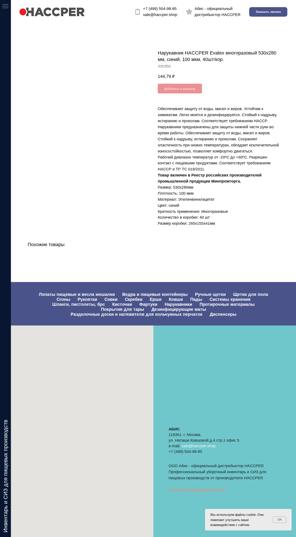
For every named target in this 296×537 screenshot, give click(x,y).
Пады (196, 299)
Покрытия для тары (122, 309)
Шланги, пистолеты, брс (78, 304)
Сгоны (63, 299)
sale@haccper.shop (160, 15)
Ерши (155, 299)
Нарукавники (178, 304)
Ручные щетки (210, 294)
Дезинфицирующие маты (178, 309)
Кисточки (122, 304)
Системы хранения (230, 299)
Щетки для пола (250, 294)
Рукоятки (87, 299)
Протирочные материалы (227, 304)
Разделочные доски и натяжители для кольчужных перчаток (136, 314)
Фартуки (148, 304)
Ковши (176, 299)
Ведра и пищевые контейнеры (155, 294)
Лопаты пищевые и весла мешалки (77, 294)
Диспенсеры (223, 314)
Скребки (133, 299)
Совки (110, 299)
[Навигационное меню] (5, 6)
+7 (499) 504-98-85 (160, 8)
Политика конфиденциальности (197, 490)
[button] (268, 12)
